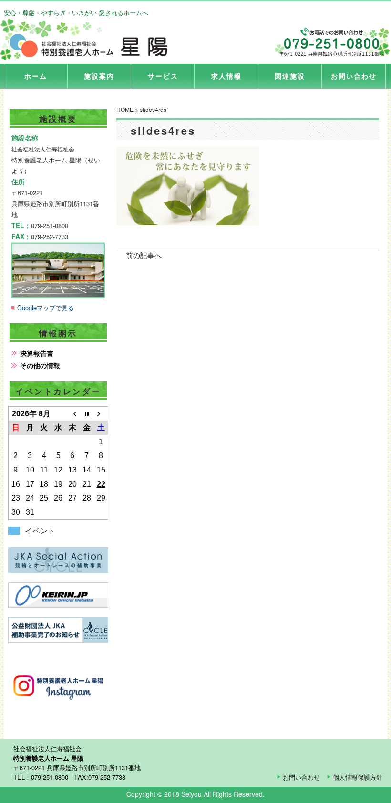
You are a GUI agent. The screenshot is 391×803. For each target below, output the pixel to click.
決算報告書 (36, 353)
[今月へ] (87, 414)
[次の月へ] (101, 414)
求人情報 (226, 75)
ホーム (35, 75)
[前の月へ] (72, 414)
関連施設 (290, 75)
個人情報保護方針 (357, 777)
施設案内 (99, 75)
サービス (163, 75)
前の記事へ (144, 255)
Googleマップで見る (45, 307)
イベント (40, 531)
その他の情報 (40, 365)
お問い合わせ (354, 75)
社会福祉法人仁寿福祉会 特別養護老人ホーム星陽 (88, 39)
